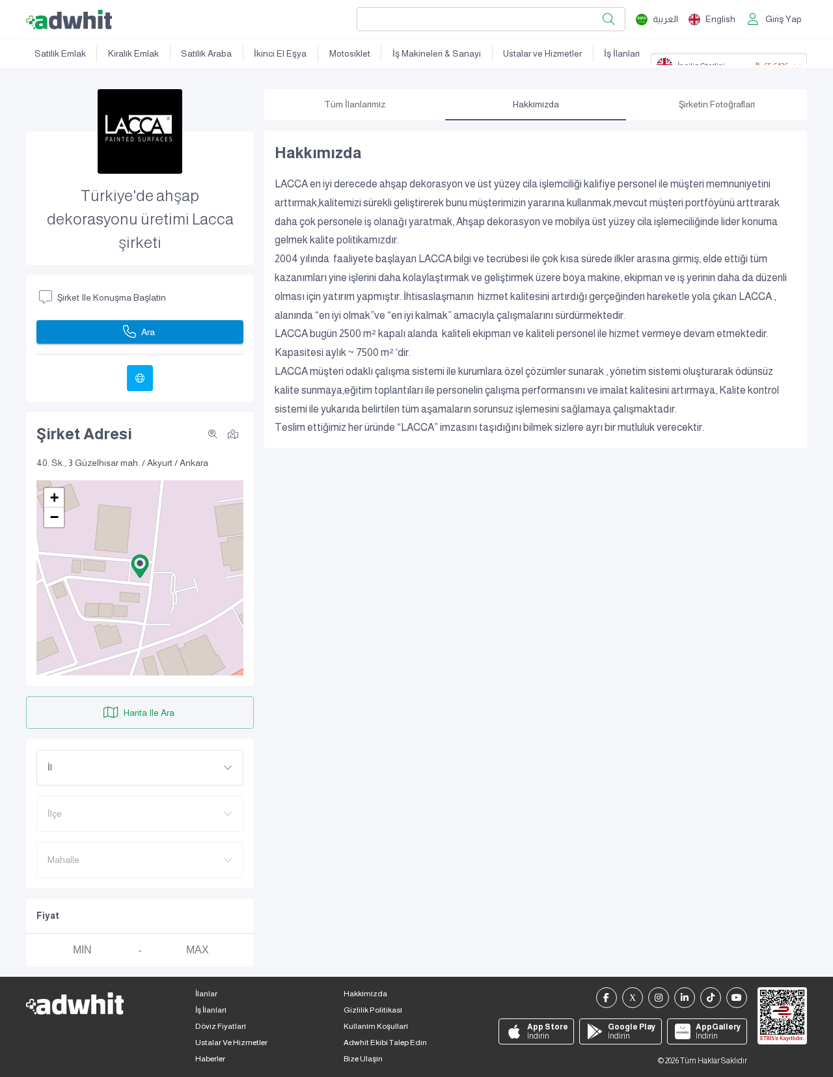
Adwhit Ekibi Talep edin (385, 1042)
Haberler (210, 1058)
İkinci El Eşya (280, 53)
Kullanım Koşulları (376, 1026)
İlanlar (206, 993)
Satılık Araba (206, 53)
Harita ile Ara (149, 712)
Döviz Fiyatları (220, 1026)
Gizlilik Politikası (373, 1010)
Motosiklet (349, 53)
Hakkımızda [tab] (536, 104)
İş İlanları (622, 53)
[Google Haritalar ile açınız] (233, 433)
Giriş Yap (783, 19)
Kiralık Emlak (133, 53)
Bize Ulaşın (363, 1058)
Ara (148, 332)
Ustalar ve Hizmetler (542, 53)
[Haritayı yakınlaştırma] (213, 434)
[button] (140, 566)
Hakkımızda (365, 993)
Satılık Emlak (60, 53)
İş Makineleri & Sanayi (436, 53)
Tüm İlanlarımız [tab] (354, 104)
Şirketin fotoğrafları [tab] (717, 104)
